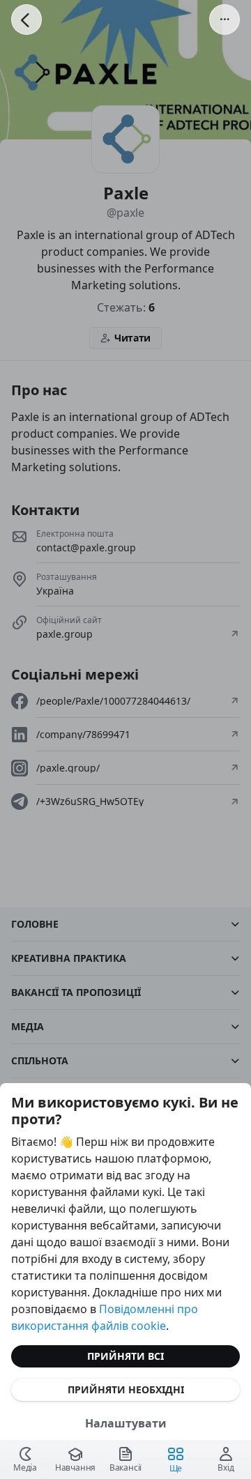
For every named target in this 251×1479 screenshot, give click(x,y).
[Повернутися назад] (26, 19)
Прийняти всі (125, 1356)
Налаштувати (126, 1423)
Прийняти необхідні (126, 1389)
